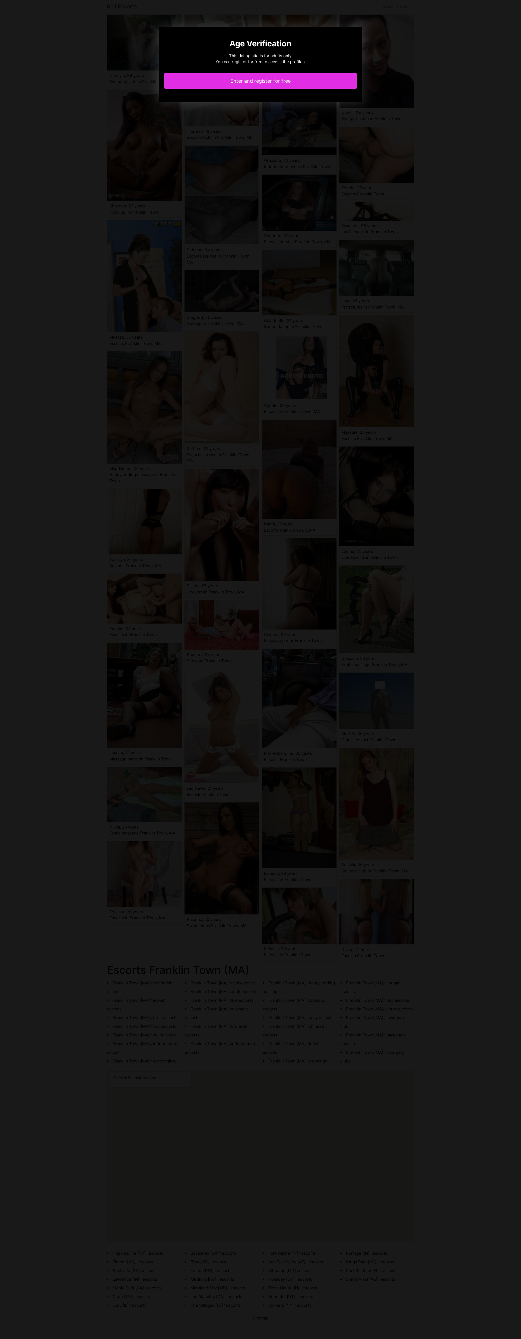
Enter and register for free (260, 81)
